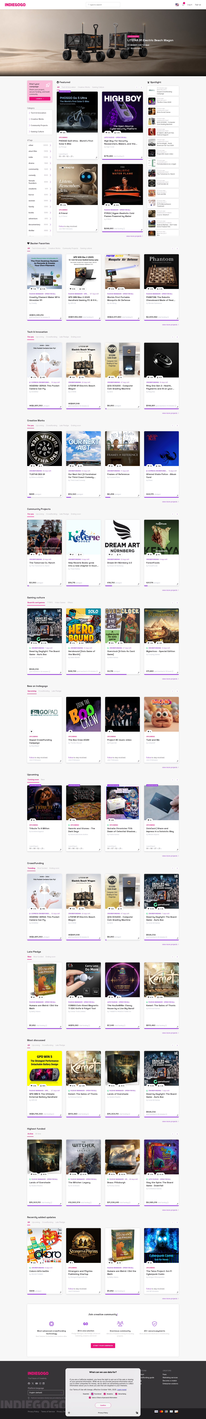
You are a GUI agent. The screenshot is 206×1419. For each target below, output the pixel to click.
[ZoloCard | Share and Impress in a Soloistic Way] (161, 802)
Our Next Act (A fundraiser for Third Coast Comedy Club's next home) (82, 477)
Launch (39, 99)
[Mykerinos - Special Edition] (161, 625)
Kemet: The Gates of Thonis (160, 1005)
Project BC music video (119, 739)
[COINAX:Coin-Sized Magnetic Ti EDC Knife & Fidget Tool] (83, 979)
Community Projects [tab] (70, 248)
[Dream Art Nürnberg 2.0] (122, 537)
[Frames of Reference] (122, 448)
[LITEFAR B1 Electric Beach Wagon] (83, 360)
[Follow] (31, 731)
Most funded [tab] (42, 868)
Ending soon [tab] (76, 337)
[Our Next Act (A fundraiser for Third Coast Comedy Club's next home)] (83, 448)
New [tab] (43, 779)
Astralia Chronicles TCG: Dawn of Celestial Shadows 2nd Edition (121, 831)
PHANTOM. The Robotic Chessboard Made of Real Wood (159, 300)
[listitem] (39, 145)
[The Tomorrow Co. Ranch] (44, 537)
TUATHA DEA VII (37, 474)
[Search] (88, 4)
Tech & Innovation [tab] (69, 87)
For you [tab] (31, 337)
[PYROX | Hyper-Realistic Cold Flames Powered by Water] (122, 184)
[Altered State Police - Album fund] (161, 448)
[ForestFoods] (161, 537)
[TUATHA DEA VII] (44, 448)
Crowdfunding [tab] (51, 337)
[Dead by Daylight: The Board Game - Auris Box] (44, 625)
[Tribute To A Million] (44, 802)
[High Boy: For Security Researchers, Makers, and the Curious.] (122, 112)
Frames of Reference (118, 474)
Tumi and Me (153, 739)
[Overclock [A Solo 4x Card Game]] (122, 625)
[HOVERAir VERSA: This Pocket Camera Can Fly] (44, 360)
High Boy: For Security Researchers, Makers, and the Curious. (119, 143)
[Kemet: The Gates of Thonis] (161, 979)
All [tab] (58, 87)
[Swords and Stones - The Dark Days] (83, 802)
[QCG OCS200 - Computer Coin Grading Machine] (122, 360)
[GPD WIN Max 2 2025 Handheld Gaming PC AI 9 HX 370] (83, 271)
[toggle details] (98, 159)
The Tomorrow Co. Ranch (42, 562)
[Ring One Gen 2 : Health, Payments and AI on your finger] (161, 360)
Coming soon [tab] (33, 779)
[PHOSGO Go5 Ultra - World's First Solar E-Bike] (77, 112)
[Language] (177, 4)
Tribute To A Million (39, 828)
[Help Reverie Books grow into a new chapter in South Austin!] (83, 537)
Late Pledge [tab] (64, 337)
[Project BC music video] (122, 714)
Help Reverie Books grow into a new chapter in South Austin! (83, 565)
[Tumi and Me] (161, 714)
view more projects (134, 236)
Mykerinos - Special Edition (160, 651)
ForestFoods (153, 562)
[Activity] (183, 4)
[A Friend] (77, 184)
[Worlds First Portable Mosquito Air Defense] (122, 271)
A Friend (63, 213)
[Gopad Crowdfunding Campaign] (44, 714)
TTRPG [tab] (50, 602)
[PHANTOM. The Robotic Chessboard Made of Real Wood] (161, 271)
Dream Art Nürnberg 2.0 (119, 562)
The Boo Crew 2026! (78, 739)
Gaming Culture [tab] (98, 87)
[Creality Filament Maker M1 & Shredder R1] (44, 271)
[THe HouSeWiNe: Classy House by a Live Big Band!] (122, 979)
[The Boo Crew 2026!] (83, 714)
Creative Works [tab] (84, 87)
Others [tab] (70, 602)
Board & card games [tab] (36, 602)
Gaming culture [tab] (86, 248)
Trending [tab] (31, 868)
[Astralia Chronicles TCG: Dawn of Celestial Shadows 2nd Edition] (122, 802)
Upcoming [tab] (40, 337)
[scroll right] (141, 87)
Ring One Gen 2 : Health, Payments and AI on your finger (159, 388)
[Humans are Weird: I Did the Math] (44, 979)
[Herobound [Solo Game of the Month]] (83, 625)
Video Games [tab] (60, 602)
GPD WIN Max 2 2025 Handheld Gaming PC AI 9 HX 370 (83, 300)
